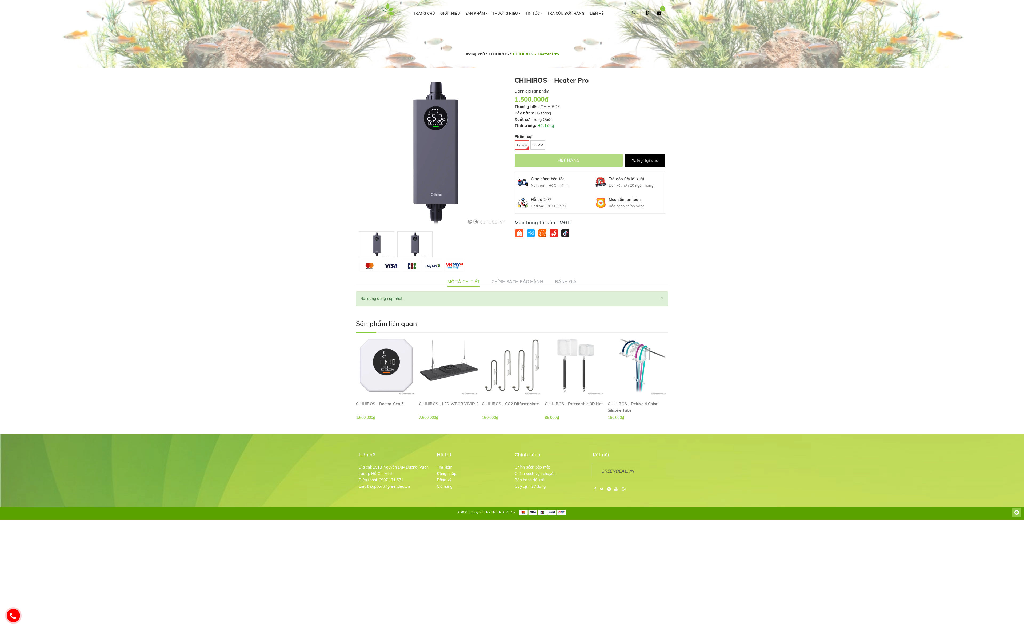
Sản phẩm (475, 13)
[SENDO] (553, 233)
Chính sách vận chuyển (535, 473)
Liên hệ (597, 13)
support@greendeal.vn (390, 486)
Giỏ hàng (445, 486)
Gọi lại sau (647, 160)
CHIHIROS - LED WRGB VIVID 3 (448, 404)
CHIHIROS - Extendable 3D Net (574, 404)
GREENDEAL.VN (617, 471)
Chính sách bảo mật (532, 467)
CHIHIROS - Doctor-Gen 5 (379, 404)
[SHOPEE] (519, 233)
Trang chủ (424, 13)
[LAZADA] (542, 233)
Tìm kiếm (445, 467)
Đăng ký (444, 480)
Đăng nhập (446, 473)
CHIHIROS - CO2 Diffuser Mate (510, 404)
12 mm (521, 145)
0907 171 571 (391, 480)
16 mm (537, 145)
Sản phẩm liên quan (386, 324)
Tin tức (533, 13)
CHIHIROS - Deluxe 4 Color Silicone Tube (632, 407)
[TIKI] (530, 233)
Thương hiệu (505, 13)
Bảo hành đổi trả (529, 480)
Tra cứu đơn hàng (566, 13)
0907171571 (556, 206)
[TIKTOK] (565, 233)
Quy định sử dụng (530, 486)
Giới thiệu (450, 13)
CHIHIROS (550, 106)
